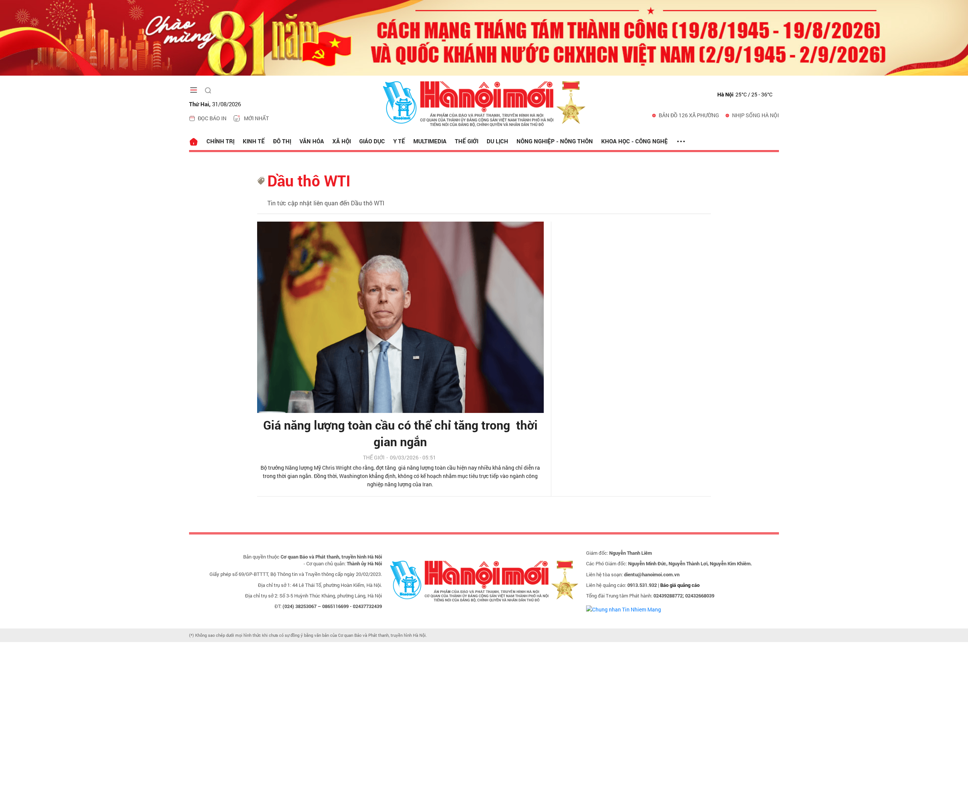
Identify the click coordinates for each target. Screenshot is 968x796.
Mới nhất (256, 118)
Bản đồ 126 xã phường (689, 115)
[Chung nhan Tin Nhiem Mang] (623, 608)
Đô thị (282, 141)
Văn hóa (311, 141)
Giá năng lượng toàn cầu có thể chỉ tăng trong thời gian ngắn (400, 433)
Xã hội (341, 141)
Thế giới (466, 141)
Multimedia (430, 141)
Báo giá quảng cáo (680, 585)
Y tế (399, 141)
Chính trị (220, 141)
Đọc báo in (212, 118)
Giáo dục (372, 141)
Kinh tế (254, 141)
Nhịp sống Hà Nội (755, 115)
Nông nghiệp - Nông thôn (555, 141)
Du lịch (497, 141)
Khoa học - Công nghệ (634, 141)
